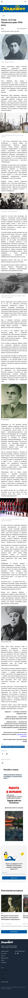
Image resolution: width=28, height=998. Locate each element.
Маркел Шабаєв (6, 746)
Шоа (4, 15)
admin (2, 28)
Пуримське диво (20, 746)
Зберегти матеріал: (5, 759)
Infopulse (9, 988)
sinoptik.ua (10, 981)
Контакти (3, 962)
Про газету (4, 953)
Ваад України (4, 958)
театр (12, 746)
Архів (2, 960)
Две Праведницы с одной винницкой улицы (9, 916)
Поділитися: (4, 750)
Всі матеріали (14, 931)
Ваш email (4, 872)
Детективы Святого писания (14, 808)
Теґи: (2, 744)
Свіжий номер (5, 951)
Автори (3, 955)
